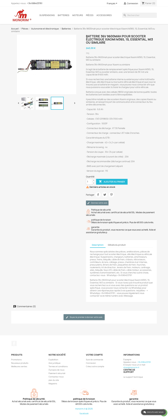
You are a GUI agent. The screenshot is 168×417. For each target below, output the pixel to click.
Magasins (53, 383)
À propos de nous (56, 370)
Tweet (104, 194)
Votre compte (94, 354)
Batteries (63, 15)
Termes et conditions (58, 366)
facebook (84, 413)
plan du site (54, 380)
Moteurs (77, 15)
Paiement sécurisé (57, 373)
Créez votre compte (95, 366)
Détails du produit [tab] (117, 245)
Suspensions (47, 15)
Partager (98, 194)
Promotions (16, 359)
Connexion (91, 363)
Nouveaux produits (19, 363)
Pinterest (111, 194)
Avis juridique (55, 363)
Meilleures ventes (19, 366)
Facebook (14, 343)
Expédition (53, 359)
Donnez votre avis (99, 203)
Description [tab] (98, 245)
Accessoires (104, 15)
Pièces (89, 15)
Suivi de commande (94, 359)
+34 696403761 (34, 3)
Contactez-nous (56, 376)
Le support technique (133, 377)
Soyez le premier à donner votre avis (85, 317)
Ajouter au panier (112, 181)
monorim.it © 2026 (84, 408)
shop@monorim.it (131, 367)
